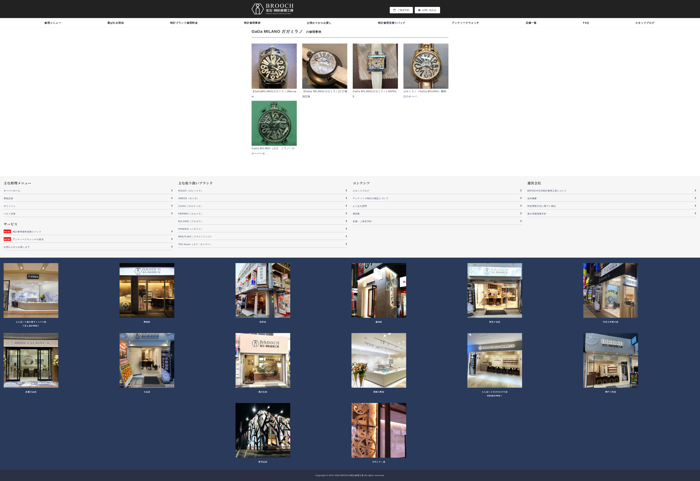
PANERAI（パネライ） (190, 229)
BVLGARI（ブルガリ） (190, 221)
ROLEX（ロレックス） (190, 190)
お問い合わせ (429, 10)
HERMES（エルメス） (190, 213)
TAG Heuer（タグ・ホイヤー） (195, 244)
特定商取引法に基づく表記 (541, 206)
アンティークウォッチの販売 (28, 239)
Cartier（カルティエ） (190, 206)
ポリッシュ (9, 206)
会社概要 (532, 198)
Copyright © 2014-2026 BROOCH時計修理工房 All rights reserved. (350, 475)
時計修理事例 (252, 22)
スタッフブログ (644, 22)
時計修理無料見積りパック (27, 231)
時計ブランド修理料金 (184, 22)
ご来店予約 (403, 10)
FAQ (586, 22)
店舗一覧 (531, 22)
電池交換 (8, 198)
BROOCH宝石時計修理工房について (547, 190)
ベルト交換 (9, 213)
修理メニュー (52, 22)
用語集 (356, 213)
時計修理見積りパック (392, 22)
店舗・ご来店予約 (362, 221)
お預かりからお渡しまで (17, 247)
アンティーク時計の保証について (370, 198)
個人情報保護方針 (536, 213)
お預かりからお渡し (319, 22)
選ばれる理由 (115, 22)
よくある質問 (360, 206)
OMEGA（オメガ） (188, 198)
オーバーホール (12, 190)
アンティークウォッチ (465, 22)
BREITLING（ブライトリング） (195, 236)
